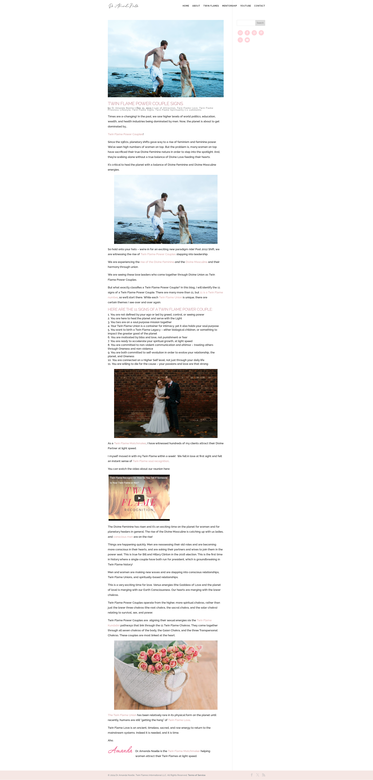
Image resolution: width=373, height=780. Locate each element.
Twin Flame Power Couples (125, 134)
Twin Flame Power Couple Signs (145, 103)
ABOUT (196, 6)
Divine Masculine (196, 261)
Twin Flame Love (187, 108)
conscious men (123, 536)
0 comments (194, 110)
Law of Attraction (164, 108)
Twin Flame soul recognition (151, 461)
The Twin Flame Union (122, 715)
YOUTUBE (245, 6)
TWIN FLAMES (211, 6)
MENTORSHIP (229, 6)
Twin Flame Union (170, 297)
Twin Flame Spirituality (169, 110)
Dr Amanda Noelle (123, 108)
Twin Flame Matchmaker (130, 443)
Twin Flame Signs (143, 110)
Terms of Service (196, 775)
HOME (186, 6)
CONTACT (259, 6)
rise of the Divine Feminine (157, 261)
